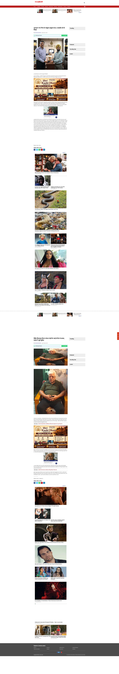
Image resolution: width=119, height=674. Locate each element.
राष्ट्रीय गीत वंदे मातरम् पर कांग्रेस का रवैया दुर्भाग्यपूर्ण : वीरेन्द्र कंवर (47, 469)
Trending (72, 28)
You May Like (73, 49)
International (51, 6)
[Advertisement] (59, 19)
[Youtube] (61, 652)
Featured (72, 44)
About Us (35, 647)
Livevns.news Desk (38, 32)
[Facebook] (57, 652)
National (46, 6)
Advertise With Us (62, 647)
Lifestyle (68, 6)
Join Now (64, 35)
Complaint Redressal (75, 647)
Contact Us (48, 647)
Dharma (65, 6)
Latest (71, 54)
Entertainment (60, 6)
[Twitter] (58, 652)
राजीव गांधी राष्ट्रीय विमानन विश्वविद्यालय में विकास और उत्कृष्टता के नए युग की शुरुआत (50, 423)
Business (55, 6)
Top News (38, 6)
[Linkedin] (60, 652)
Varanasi (42, 6)
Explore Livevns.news (39, 645)
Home (35, 6)
